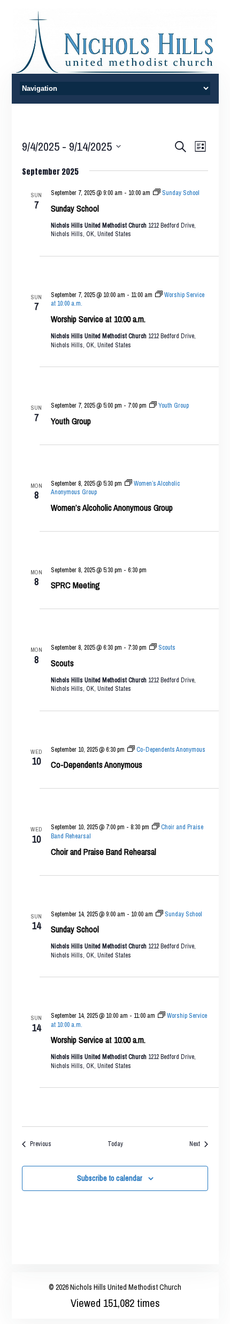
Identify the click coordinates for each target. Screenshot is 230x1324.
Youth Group (71, 421)
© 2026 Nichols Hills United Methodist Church (115, 1287)
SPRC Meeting (75, 585)
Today (115, 1144)
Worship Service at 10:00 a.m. (98, 319)
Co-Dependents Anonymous (96, 764)
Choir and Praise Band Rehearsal (103, 852)
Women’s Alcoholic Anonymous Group (112, 507)
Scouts (62, 663)
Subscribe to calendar (109, 1178)
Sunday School (75, 208)
